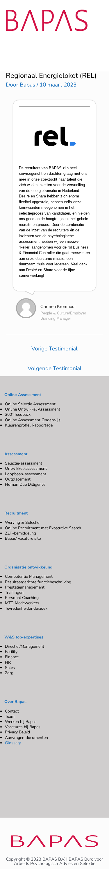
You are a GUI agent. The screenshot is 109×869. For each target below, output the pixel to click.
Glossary (13, 743)
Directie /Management (24, 646)
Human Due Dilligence (25, 484)
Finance (12, 657)
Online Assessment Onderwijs (32, 420)
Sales (10, 667)
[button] (51, 45)
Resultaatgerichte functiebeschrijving (38, 582)
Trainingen (14, 592)
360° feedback (18, 414)
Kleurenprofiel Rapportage (29, 425)
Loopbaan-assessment (25, 474)
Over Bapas (15, 701)
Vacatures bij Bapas (22, 727)
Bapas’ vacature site (23, 538)
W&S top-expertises (23, 637)
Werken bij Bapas (21, 721)
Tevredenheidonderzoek (26, 608)
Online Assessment (22, 394)
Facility (11, 651)
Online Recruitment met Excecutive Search (43, 528)
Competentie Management (29, 576)
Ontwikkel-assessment (26, 468)
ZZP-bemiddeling (20, 533)
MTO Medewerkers (22, 603)
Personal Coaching (22, 597)
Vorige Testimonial (54, 348)
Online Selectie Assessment (30, 404)
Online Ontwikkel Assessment (32, 409)
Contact (12, 711)
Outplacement (18, 479)
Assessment (15, 454)
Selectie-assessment (23, 463)
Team (10, 716)
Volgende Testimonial (55, 368)
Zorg (9, 673)
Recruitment (16, 513)
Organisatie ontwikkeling (28, 567)
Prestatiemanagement (24, 587)
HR (8, 662)
